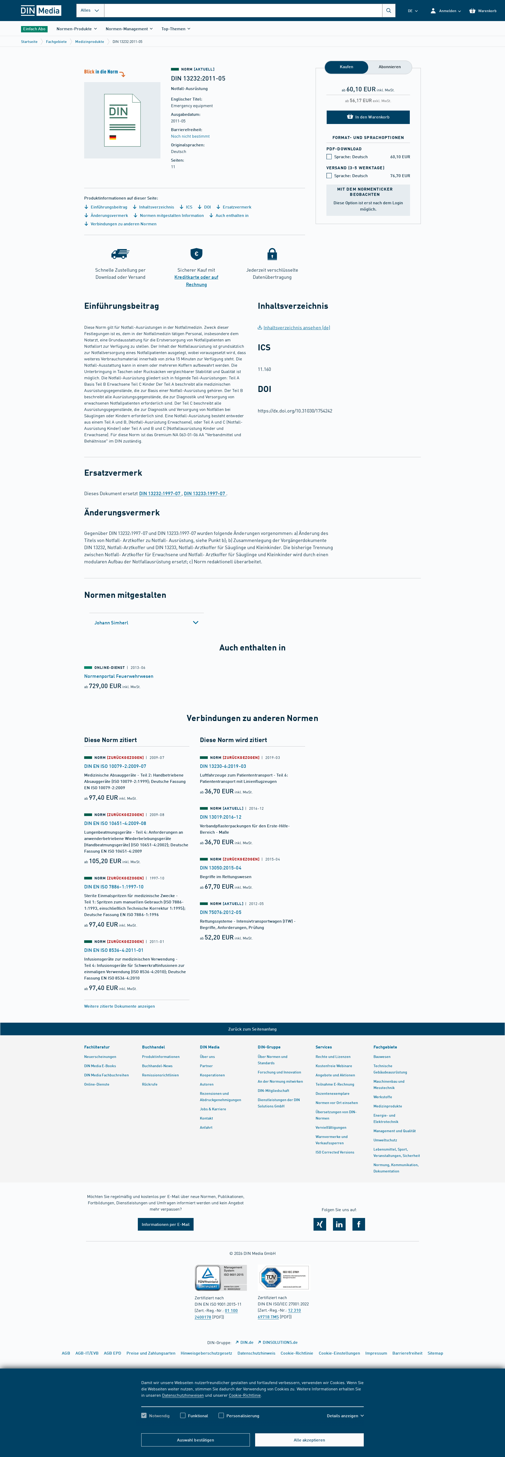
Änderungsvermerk (109, 215)
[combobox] (249, 10)
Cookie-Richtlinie (245, 1395)
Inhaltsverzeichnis (156, 206)
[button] (445, 10)
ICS (188, 206)
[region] (252, 1403)
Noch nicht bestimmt (190, 136)
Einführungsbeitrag (108, 206)
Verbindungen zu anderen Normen (123, 223)
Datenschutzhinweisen (183, 1395)
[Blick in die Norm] (122, 113)
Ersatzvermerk (236, 206)
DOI (207, 206)
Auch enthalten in (232, 215)
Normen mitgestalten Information (171, 215)
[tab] (146, 622)
